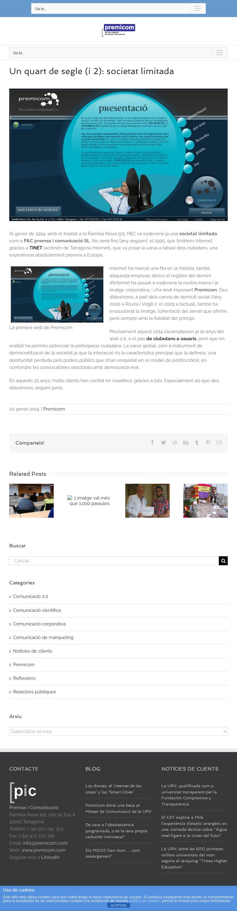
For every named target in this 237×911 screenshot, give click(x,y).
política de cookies (144, 901)
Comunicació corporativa (39, 624)
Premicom (54, 409)
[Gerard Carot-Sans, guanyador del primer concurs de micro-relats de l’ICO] (147, 500)
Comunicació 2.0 (30, 596)
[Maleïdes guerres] (205, 500)
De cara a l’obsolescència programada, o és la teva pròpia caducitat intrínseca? (116, 830)
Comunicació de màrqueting (43, 637)
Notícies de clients (32, 651)
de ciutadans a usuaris (171, 338)
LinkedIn (50, 857)
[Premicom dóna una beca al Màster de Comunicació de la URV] (31, 500)
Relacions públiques (34, 692)
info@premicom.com (45, 843)
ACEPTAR (118, 905)
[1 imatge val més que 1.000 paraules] (89, 500)
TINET (35, 248)
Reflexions (24, 678)
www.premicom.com (44, 850)
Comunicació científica (37, 610)
